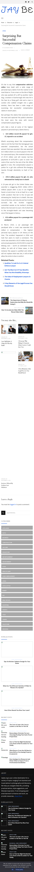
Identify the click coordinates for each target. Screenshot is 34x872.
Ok (12, 869)
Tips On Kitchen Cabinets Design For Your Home (17, 662)
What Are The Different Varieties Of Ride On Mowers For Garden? (17, 686)
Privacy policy (19, 869)
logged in (13, 504)
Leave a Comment (25, 50)
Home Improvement (17, 659)
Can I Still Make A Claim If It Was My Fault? (6, 343)
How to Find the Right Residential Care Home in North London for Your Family (21, 743)
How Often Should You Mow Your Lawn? (17, 710)
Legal (4, 30)
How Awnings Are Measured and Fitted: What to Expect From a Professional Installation (19, 760)
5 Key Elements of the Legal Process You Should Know (24, 371)
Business (12, 731)
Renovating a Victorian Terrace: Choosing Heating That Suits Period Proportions (20, 734)
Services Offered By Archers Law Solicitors (7, 485)
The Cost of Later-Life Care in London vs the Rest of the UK (18, 725)
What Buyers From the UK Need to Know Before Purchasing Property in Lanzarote (20, 752)
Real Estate (12, 748)
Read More (18, 796)
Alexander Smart (8, 47)
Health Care (13, 722)
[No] (32, 867)
